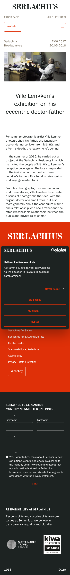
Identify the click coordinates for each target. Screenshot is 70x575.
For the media (16, 343)
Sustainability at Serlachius (23, 349)
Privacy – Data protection (22, 362)
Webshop (12, 26)
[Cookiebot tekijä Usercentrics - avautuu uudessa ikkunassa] (51, 250)
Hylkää (35, 321)
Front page (11, 17)
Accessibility (15, 355)
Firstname (11, 420)
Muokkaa (33, 310)
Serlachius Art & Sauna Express (26, 336)
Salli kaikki (35, 299)
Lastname (42, 420)
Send (35, 484)
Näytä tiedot (52, 288)
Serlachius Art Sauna (20, 330)
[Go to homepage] (35, 6)
